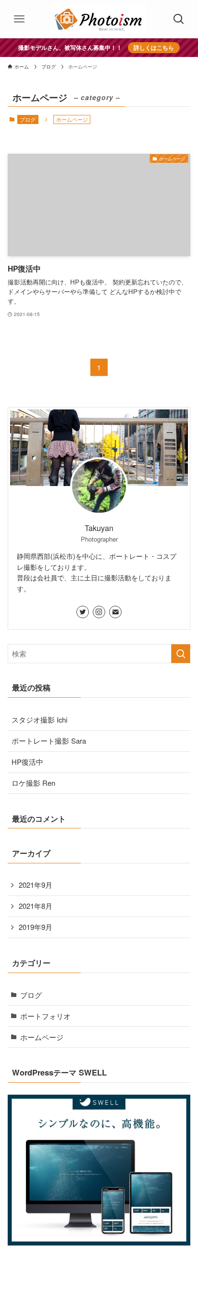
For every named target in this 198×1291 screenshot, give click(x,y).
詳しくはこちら (154, 48)
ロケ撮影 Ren (33, 783)
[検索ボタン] (179, 19)
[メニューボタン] (19, 19)
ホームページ (41, 1037)
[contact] (115, 612)
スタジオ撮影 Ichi (39, 719)
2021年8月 (35, 906)
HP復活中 (27, 762)
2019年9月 (35, 927)
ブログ (28, 119)
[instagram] (99, 612)
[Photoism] (99, 19)
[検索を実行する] (180, 653)
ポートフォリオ (45, 1016)
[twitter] (82, 612)
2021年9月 (35, 885)
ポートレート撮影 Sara (49, 741)
